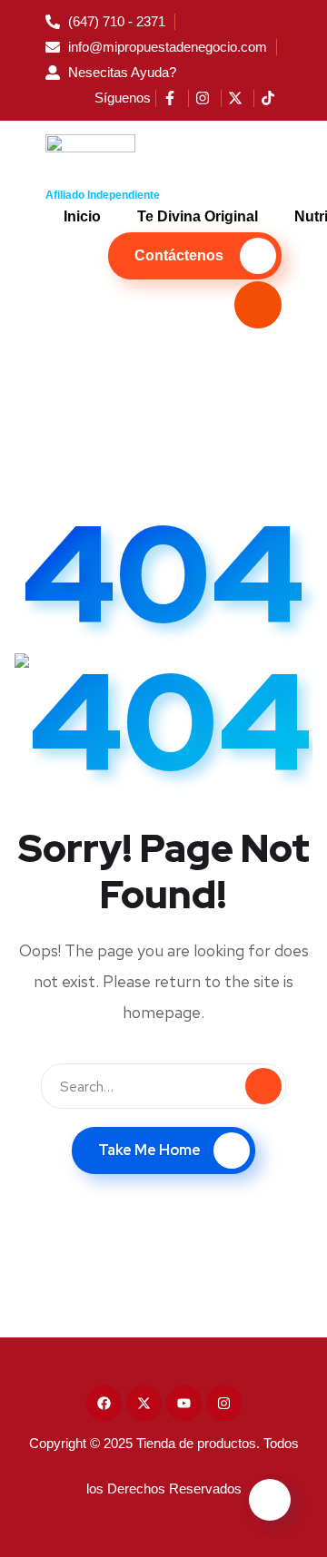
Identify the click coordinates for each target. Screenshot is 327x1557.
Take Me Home (149, 1150)
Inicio (82, 216)
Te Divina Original (197, 216)
